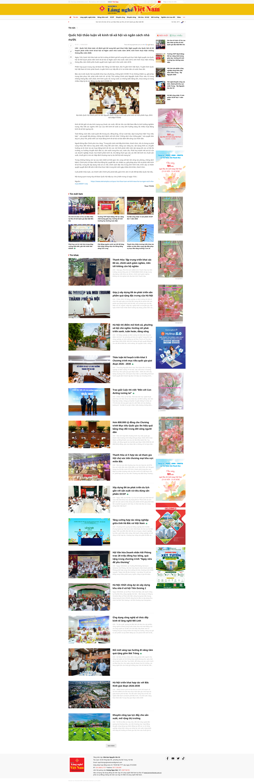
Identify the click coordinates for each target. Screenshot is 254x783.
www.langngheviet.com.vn (153, 773)
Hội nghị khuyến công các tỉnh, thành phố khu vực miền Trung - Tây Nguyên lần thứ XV (176, 85)
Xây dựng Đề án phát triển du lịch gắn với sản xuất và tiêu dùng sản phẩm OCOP (131, 490)
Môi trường (155, 17)
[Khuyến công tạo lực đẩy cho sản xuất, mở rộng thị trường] (89, 727)
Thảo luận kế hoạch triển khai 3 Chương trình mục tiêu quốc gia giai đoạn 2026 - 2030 (132, 360)
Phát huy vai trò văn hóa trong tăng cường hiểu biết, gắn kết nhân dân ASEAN (80, 246)
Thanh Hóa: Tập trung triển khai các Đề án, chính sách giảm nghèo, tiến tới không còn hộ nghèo (132, 263)
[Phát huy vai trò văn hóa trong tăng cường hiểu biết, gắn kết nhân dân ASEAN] (81, 233)
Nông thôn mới (102, 17)
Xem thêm (111, 746)
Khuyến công (120, 17)
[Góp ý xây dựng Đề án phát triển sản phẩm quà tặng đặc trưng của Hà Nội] (89, 304)
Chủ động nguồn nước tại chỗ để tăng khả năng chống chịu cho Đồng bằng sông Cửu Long (111, 246)
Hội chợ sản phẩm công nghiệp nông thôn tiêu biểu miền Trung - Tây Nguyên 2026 (175, 71)
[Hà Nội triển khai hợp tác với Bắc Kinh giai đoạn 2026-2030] (89, 694)
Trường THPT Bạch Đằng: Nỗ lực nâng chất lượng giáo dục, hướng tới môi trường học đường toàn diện (111, 219)
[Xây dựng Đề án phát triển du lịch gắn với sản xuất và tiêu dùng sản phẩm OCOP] (89, 499)
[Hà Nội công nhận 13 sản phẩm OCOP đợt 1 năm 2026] (140, 205)
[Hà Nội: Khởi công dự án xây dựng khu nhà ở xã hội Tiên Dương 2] (89, 597)
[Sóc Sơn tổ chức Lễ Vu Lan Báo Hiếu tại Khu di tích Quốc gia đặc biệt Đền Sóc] (81, 205)
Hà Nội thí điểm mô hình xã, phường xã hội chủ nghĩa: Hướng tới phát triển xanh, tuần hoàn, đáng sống (133, 328)
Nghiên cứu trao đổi (168, 17)
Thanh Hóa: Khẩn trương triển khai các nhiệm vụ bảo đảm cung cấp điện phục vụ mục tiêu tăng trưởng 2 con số (140, 246)
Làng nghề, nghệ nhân (87, 17)
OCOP (112, 17)
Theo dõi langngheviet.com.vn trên (134, 44)
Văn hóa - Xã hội (143, 17)
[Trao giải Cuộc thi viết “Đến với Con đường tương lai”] (89, 402)
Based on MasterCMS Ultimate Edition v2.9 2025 (84, 781)
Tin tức (75, 17)
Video (179, 17)
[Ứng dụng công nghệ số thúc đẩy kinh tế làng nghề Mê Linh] (89, 629)
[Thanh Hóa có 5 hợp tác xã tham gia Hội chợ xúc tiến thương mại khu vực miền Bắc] (89, 467)
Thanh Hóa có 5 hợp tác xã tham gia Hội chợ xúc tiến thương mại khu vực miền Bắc (133, 458)
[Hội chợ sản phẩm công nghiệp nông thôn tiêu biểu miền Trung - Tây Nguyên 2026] (160, 72)
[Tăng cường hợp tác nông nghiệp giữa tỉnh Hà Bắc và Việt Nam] (89, 532)
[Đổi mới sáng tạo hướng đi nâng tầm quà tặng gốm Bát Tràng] (89, 662)
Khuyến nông (131, 17)
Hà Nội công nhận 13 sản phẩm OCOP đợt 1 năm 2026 (175, 97)
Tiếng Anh (159, 1)
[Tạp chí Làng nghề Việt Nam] (76, 764)
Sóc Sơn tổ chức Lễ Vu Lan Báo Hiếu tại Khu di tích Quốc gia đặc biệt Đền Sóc (106, 22)
